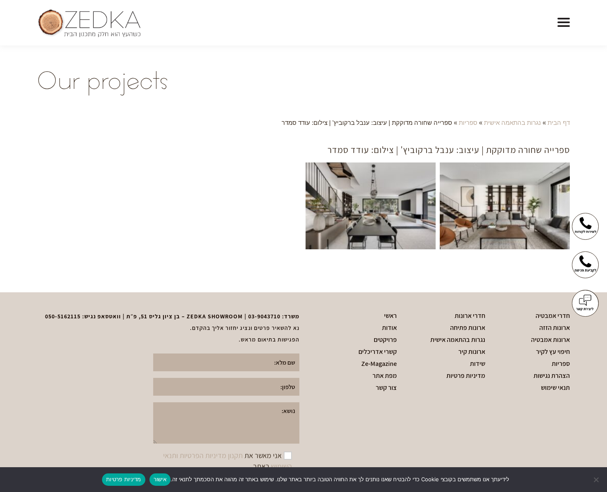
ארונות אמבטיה (550, 340)
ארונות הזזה (554, 328)
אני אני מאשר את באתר (227, 461)
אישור (160, 479)
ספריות (468, 122)
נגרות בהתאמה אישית (512, 122)
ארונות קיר (471, 352)
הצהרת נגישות (551, 376)
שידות (477, 364)
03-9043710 (264, 316)
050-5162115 (63, 316)
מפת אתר (384, 376)
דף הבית (559, 122)
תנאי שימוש (555, 388)
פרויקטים (385, 340)
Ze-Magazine (379, 364)
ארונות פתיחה (467, 328)
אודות (389, 328)
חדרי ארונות (470, 316)
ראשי (390, 316)
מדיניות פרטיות (465, 376)
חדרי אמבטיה (553, 316)
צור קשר (386, 388)
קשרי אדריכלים (377, 352)
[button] (563, 23)
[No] (597, 479)
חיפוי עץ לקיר (553, 352)
